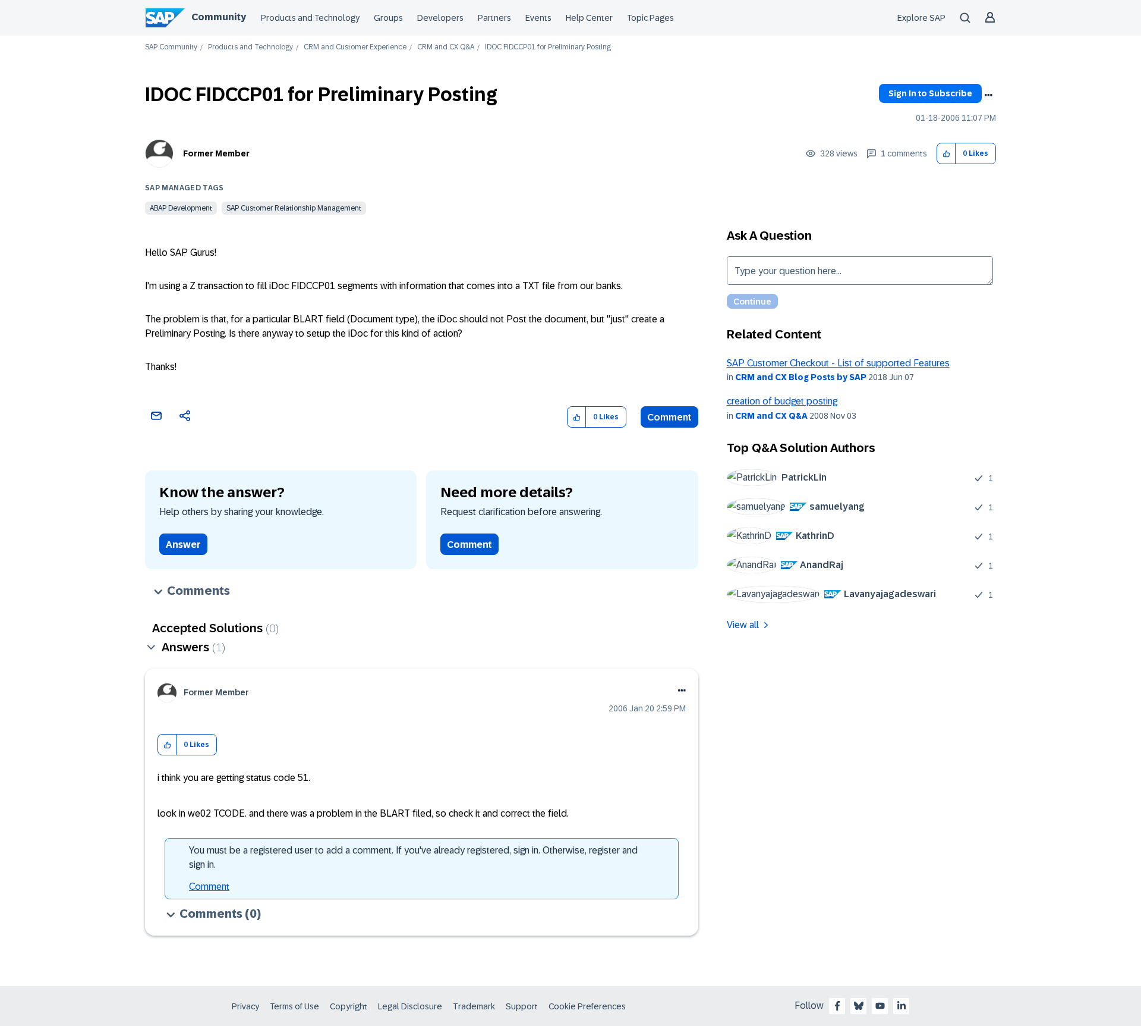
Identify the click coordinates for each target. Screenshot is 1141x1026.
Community (218, 17)
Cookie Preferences (587, 1006)
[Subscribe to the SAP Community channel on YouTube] (880, 1006)
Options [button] (988, 95)
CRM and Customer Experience (355, 47)
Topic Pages (650, 18)
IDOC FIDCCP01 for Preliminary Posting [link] (548, 47)
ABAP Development (181, 208)
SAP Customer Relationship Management (293, 208)
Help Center (589, 18)
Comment (669, 417)
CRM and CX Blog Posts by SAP (800, 377)
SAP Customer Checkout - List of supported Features (838, 363)
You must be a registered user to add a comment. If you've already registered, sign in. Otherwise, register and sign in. (413, 857)
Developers (440, 18)
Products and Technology (310, 18)
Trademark (474, 1006)
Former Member (216, 153)
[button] (946, 153)
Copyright (348, 1006)
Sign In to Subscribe (930, 93)
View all (743, 625)
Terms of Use (294, 1006)
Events (538, 18)
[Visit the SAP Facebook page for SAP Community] (837, 1006)
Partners (494, 18)
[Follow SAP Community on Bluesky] (858, 1006)
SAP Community (171, 47)
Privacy (245, 1006)
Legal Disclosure (410, 1006)
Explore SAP (921, 18)
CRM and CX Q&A (445, 47)
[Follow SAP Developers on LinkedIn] (901, 1006)
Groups (388, 18)
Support (522, 1006)
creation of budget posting (782, 401)
